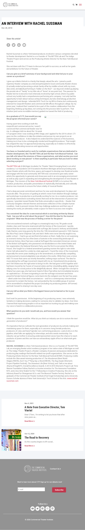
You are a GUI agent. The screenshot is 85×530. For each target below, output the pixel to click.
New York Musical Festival (41, 181)
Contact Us (55, 469)
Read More (29, 421)
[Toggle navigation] (80, 4)
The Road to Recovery (37, 437)
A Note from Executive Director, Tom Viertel (45, 409)
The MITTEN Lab (13, 166)
